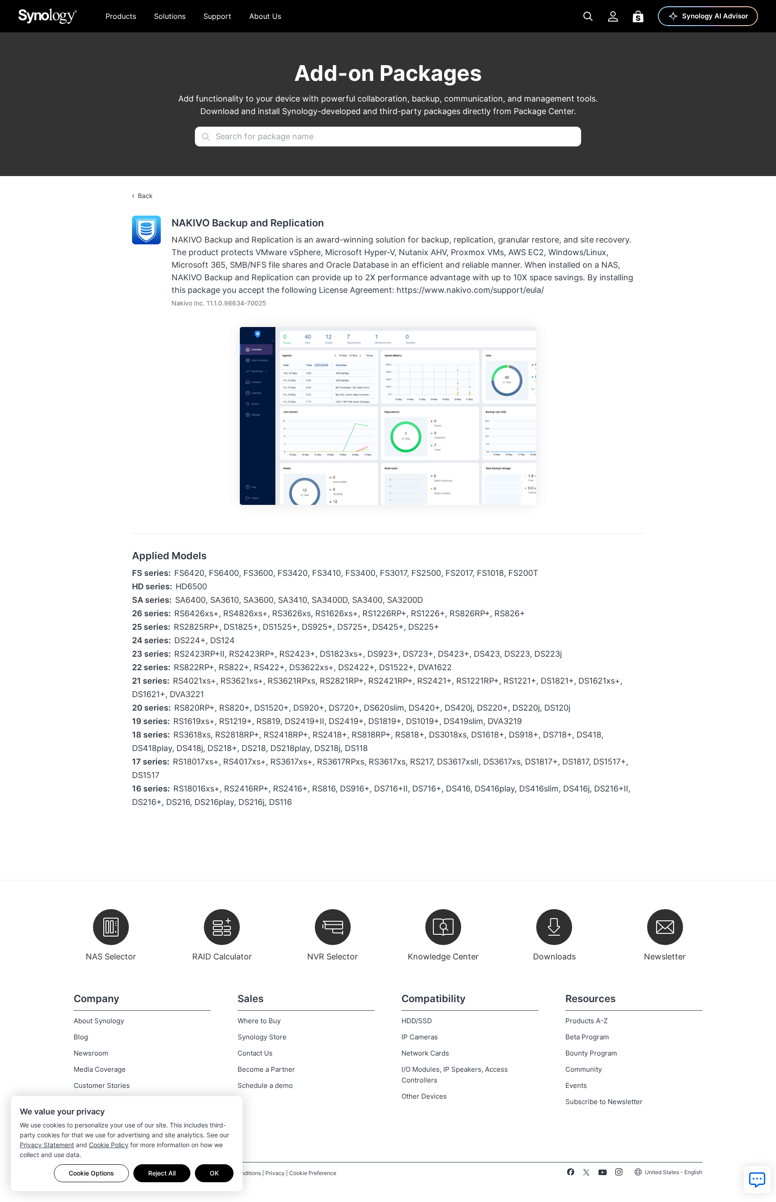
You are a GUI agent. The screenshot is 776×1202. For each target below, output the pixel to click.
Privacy (275, 1173)
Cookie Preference (312, 1173)
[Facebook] (570, 1173)
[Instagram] (618, 1173)
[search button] (205, 136)
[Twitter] (586, 1173)
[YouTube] (602, 1173)
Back (145, 195)
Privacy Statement (47, 1145)
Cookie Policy (108, 1145)
